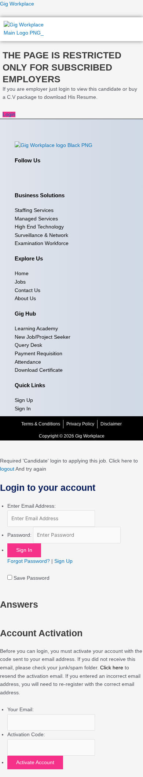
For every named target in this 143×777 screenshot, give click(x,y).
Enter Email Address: (31, 506)
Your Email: (20, 709)
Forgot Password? (28, 561)
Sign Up (63, 561)
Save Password (32, 578)
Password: (19, 535)
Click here (111, 667)
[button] (133, 29)
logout (7, 469)
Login (9, 114)
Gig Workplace (17, 4)
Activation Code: (26, 734)
